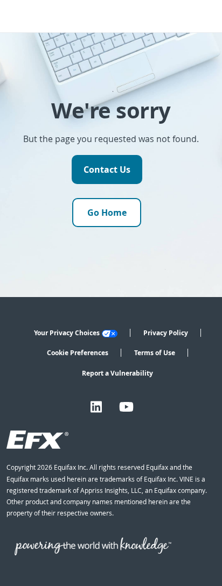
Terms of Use (154, 352)
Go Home (107, 212)
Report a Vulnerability (117, 373)
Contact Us (107, 169)
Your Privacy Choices (67, 332)
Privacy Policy (165, 332)
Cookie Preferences (77, 352)
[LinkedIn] (96, 407)
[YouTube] (126, 407)
